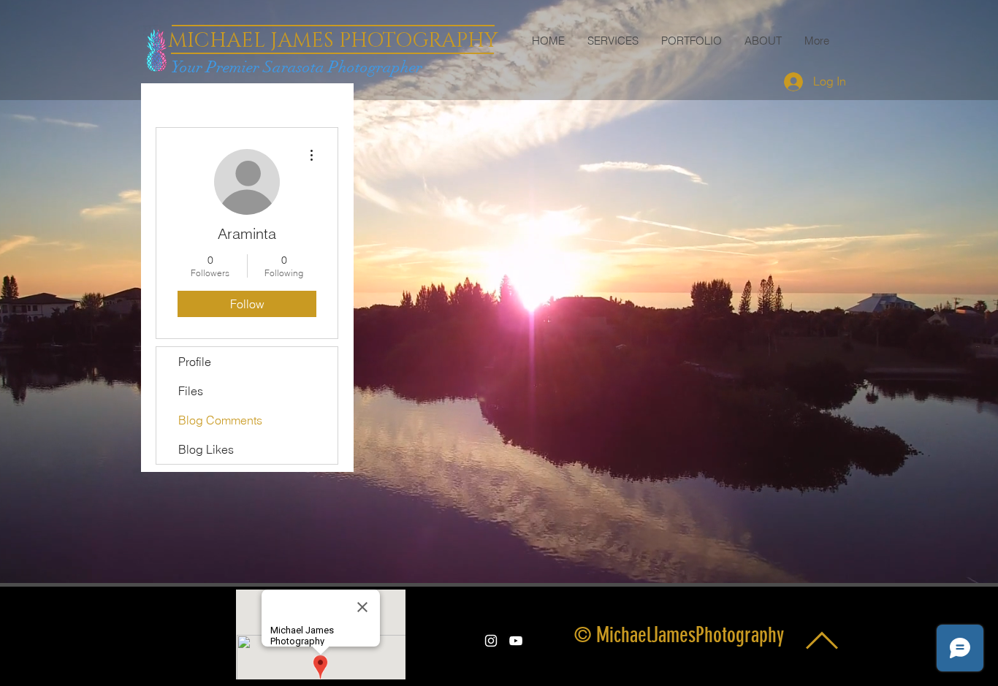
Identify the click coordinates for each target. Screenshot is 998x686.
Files (190, 391)
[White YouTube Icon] (516, 641)
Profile (194, 361)
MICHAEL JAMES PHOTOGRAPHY (333, 40)
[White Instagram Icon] (491, 641)
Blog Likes (206, 449)
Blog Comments (220, 420)
